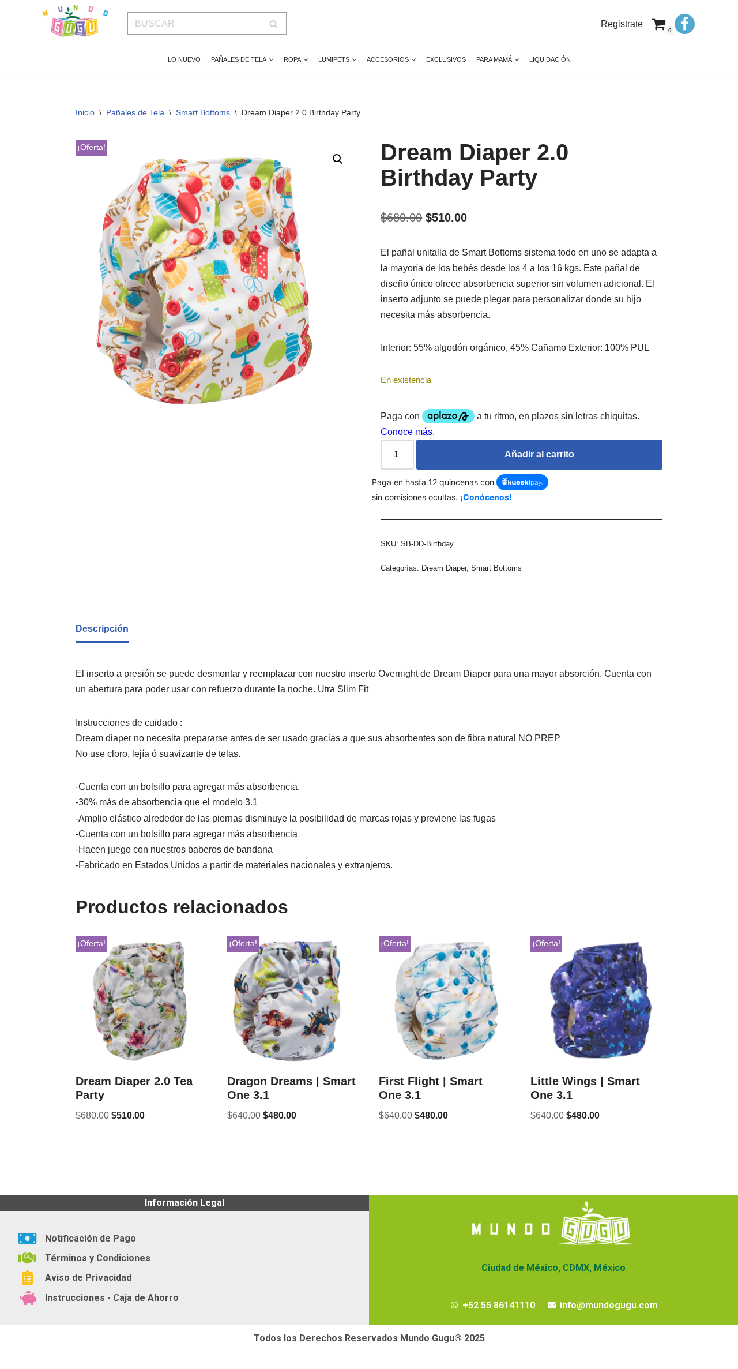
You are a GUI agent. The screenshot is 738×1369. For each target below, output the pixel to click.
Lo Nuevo (184, 59)
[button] (271, 60)
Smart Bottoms (203, 112)
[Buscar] (274, 23)
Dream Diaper (443, 568)
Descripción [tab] (102, 628)
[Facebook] (685, 24)
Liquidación (550, 59)
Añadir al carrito (539, 454)
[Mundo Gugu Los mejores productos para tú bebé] (75, 21)
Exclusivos (446, 59)
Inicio (85, 112)
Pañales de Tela (135, 112)
